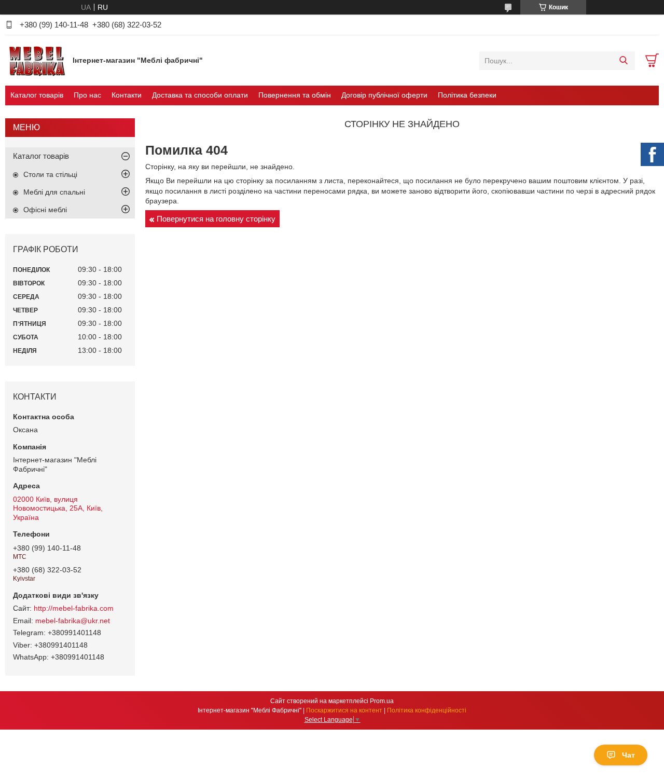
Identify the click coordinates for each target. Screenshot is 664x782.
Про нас (87, 95)
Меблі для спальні (54, 192)
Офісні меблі (45, 209)
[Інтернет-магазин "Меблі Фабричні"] (36, 60)
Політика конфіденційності (426, 710)
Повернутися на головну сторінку (216, 218)
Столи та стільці (50, 174)
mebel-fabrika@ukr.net (72, 620)
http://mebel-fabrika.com (74, 608)
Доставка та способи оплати (200, 95)
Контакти (127, 95)
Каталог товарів (36, 95)
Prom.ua (382, 701)
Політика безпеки (467, 95)
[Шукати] (623, 60)
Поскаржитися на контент (344, 710)
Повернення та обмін (294, 95)
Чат (628, 755)
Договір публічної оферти (384, 95)
